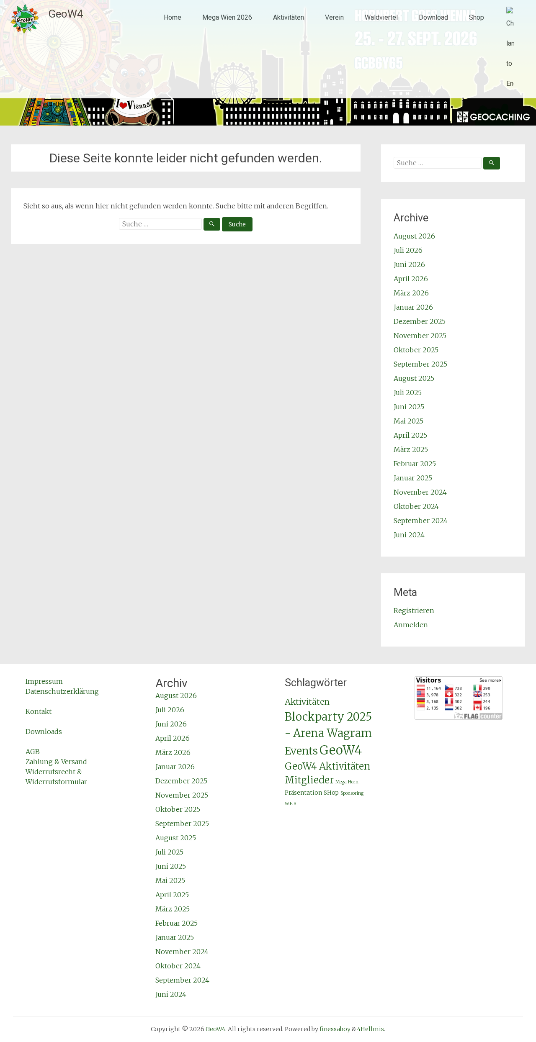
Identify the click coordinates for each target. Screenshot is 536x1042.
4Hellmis (370, 1029)
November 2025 (420, 335)
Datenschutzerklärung (62, 691)
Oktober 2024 (416, 506)
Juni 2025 (409, 407)
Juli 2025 (408, 392)
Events (301, 750)
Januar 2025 (413, 478)
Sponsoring (351, 793)
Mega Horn (346, 782)
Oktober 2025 (416, 350)
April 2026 (411, 279)
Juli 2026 (408, 250)
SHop (331, 792)
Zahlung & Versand (56, 761)
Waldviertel (381, 17)
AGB (33, 751)
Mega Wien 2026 (227, 17)
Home (172, 17)
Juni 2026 (409, 264)
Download (433, 17)
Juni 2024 (409, 535)
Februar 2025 (415, 463)
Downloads (44, 731)
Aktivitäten (288, 17)
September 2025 (420, 364)
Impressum (44, 681)
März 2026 (411, 293)
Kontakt (39, 711)
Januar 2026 (413, 307)
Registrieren (414, 610)
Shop (476, 17)
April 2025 (410, 435)
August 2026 (414, 236)
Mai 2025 (408, 421)
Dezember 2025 (420, 321)
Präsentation (303, 792)
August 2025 (414, 378)
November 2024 (420, 492)
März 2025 (411, 449)
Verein (334, 17)
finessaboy (335, 1029)
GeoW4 (65, 14)
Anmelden (411, 625)
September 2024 (421, 520)
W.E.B (290, 803)
